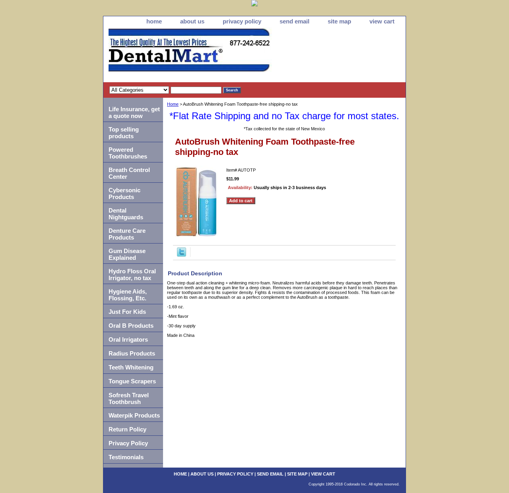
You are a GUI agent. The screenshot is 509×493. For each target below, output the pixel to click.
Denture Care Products (127, 234)
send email (294, 21)
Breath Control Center (129, 173)
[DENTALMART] (202, 54)
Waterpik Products (134, 415)
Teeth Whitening (131, 367)
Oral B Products (131, 325)
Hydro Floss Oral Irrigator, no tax (132, 274)
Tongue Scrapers (132, 381)
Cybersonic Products (124, 193)
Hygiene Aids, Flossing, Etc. (128, 295)
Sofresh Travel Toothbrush (129, 398)
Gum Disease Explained (127, 254)
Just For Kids (127, 311)
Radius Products (132, 353)
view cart (381, 21)
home (154, 21)
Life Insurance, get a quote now (134, 112)
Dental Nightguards (126, 213)
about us (192, 21)
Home (173, 104)
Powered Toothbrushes (128, 153)
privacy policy (242, 21)
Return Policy (127, 429)
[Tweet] (181, 255)
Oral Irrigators (128, 339)
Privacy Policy (128, 443)
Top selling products (124, 132)
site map (339, 21)
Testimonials (126, 457)
